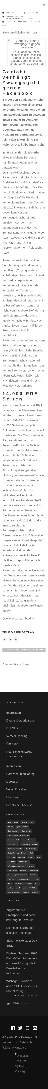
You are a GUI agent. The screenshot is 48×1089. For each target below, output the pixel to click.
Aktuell (9, 21)
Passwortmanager (24, 879)
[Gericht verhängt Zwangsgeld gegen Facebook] (4, 639)
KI (8, 875)
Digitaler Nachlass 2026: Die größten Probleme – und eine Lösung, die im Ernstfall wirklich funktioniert (22, 963)
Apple (16, 822)
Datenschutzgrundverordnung (18, 835)
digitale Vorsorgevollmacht (17, 853)
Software (28, 883)
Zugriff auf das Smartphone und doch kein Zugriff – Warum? (20, 915)
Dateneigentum (13, 831)
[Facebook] (13, 1029)
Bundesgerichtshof (15, 16)
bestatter (24, 822)
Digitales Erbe (34, 12)
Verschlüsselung (16, 736)
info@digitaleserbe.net (20, 1003)
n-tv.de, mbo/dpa (22, 618)
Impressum (13, 712)
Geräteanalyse (23, 862)
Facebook (29, 18)
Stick (37, 883)
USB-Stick (33, 888)
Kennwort (23, 870)
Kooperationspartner (20, 875)
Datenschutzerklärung (20, 720)
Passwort (11, 879)
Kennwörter (34, 870)
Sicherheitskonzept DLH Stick (22, 943)
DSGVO (31, 857)
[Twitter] (20, 1029)
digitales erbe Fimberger (29, 844)
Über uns (12, 743)
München (33, 875)
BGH (32, 822)
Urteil (18, 888)
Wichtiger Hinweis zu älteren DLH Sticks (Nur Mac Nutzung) (21, 986)
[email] (34, 1029)
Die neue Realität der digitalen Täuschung (20, 930)
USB (24, 888)
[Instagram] (27, 1029)
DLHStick (12, 728)
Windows (35, 892)
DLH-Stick (11, 857)
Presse (36, 879)
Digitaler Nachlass (15, 18)
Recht (10, 883)
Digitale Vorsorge (31, 848)
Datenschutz (26, 831)
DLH (31, 853)
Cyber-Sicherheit (22, 827)
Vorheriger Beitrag (18, 650)
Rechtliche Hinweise (19, 751)
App (9, 822)
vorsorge (26, 892)
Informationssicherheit (16, 866)
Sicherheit (18, 883)
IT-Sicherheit (12, 870)
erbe (38, 857)
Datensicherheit (13, 840)
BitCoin (10, 827)
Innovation (30, 866)
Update (10, 888)
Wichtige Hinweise (14, 1047)
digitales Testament (15, 848)
